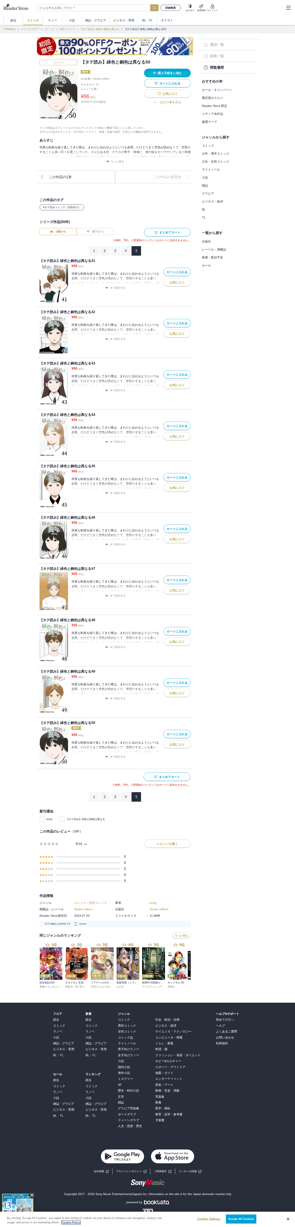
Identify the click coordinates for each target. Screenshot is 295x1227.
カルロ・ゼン (59, 986)
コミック (49, 29)
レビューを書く (90, 89)
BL (204, 209)
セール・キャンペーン (217, 90)
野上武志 (84, 986)
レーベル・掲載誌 (214, 249)
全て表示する (117, 287)
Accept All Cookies (241, 1219)
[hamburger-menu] (288, 8)
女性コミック (67, 29)
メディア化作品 (212, 114)
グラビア (208, 193)
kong (49, 819)
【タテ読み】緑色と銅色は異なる (99, 29)
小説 (205, 177)
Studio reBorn (101, 78)
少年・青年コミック (215, 153)
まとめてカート (170, 232)
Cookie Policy (71, 1222)
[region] (147, 1219)
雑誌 (205, 185)
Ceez (108, 986)
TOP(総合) (9, 29)
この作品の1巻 (60, 177)
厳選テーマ (209, 121)
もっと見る (117, 161)
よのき (120, 986)
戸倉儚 (163, 986)
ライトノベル (211, 169)
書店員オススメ (212, 98)
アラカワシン (150, 986)
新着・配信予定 (212, 257)
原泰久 (171, 986)
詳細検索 (170, 7)
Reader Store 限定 (214, 106)
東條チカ (45, 986)
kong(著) (86, 78)
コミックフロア (30, 29)
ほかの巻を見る (170, 102)
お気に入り (170, 93)
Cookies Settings (208, 1219)
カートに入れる (170, 83)
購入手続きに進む (170, 73)
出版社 (206, 241)
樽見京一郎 (71, 986)
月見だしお (97, 986)
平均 (78, 844)
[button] (190, 1171)
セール (206, 265)
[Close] (288, 1219)
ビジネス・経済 (212, 201)
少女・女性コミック (215, 161)
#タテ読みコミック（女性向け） (62, 207)
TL (204, 217)
